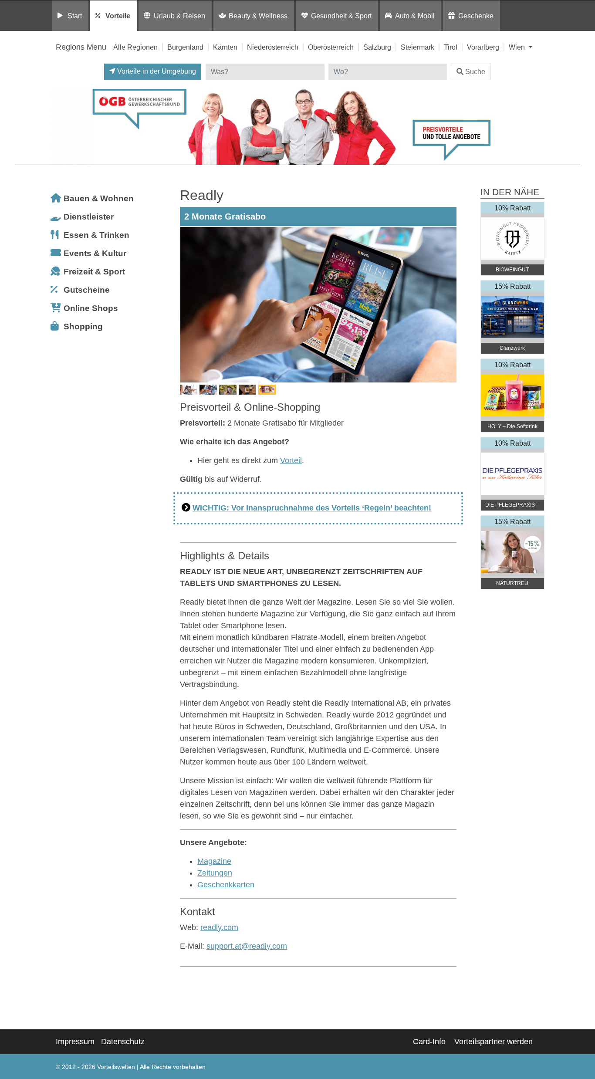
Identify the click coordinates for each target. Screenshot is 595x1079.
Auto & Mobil (415, 16)
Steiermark (417, 47)
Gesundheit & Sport (341, 16)
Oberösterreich (331, 47)
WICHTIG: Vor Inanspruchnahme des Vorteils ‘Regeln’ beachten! (312, 508)
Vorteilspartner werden (493, 1041)
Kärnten (225, 47)
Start (75, 16)
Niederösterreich (272, 47)
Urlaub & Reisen (179, 16)
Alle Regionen (135, 47)
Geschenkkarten (225, 884)
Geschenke (476, 16)
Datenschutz (123, 1041)
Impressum (75, 1041)
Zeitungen (214, 873)
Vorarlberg (483, 47)
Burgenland (185, 47)
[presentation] (188, 304)
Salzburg (377, 47)
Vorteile (117, 16)
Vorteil (291, 460)
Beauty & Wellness (258, 16)
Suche (475, 71)
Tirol (450, 47)
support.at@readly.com (246, 946)
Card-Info (429, 1041)
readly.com (219, 927)
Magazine (214, 861)
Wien (518, 47)
